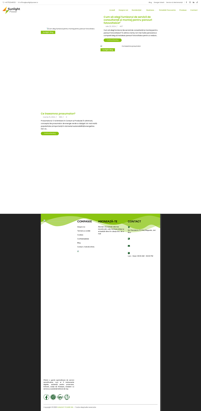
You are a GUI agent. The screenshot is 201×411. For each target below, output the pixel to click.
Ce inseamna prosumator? (58, 113)
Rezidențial (136, 10)
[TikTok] (197, 2)
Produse (183, 10)
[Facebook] (186, 2)
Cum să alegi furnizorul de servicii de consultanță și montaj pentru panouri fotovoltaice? (128, 20)
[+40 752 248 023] (129, 239)
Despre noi (123, 10)
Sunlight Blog (48, 32)
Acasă (112, 10)
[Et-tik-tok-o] (67, 397)
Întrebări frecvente (167, 10)
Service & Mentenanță (174, 2)
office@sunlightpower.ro (136, 249)
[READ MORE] (70, 28)
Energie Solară (159, 2)
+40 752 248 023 (134, 242)
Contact (194, 10)
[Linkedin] (193, 2)
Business (150, 10)
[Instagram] (190, 2)
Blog (150, 2)
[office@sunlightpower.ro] (129, 246)
